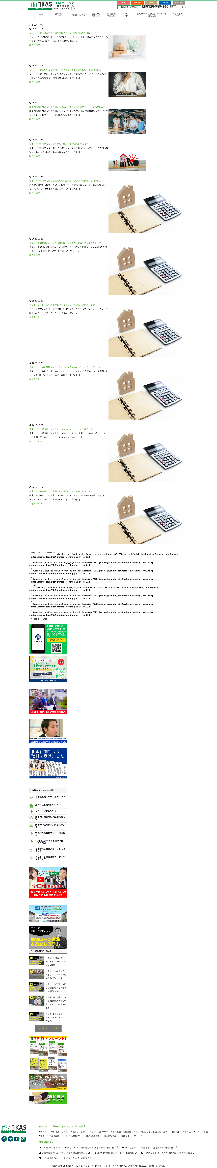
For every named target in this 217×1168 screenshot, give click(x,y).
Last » (46, 619)
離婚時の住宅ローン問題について (50, 826)
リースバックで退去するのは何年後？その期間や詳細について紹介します (64, 33)
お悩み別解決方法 (96, 15)
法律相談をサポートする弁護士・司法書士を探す (114, 1132)
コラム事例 (126, 15)
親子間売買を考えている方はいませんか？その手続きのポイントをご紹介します (67, 107)
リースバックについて (46, 811)
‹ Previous (50, 552)
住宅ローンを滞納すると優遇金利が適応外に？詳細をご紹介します (61, 491)
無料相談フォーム (59, 15)
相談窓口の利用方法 (111, 15)
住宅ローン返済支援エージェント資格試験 (152, 15)
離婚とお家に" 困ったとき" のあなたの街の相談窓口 (149, 1147)
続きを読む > (35, 45)
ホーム (42, 15)
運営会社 (125, 1136)
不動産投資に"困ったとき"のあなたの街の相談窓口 (168, 1153)
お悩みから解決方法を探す (155, 1132)
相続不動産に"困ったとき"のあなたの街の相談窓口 (66, 1158)
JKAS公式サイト (50, 1147)
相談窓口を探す (79, 15)
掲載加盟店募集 (177, 15)
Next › (37, 619)
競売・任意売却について (47, 805)
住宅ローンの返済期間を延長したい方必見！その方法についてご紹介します (65, 367)
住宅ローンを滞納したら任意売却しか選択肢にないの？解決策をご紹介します (66, 181)
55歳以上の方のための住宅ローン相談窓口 (50, 842)
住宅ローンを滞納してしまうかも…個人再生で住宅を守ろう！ (58, 144)
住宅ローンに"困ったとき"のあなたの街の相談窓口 (91, 1147)
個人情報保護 (110, 1136)
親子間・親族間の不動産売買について (50, 818)
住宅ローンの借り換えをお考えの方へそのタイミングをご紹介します (62, 429)
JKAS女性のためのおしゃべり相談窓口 (115, 1153)
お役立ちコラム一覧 (48, 1028)
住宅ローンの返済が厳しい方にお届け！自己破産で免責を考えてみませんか (65, 243)
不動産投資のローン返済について (50, 798)
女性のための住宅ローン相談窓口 (50, 834)
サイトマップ (140, 1136)
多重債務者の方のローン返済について (50, 850)
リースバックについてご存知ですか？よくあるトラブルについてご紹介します (66, 70)
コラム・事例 (201, 1132)
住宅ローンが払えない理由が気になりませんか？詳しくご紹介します (62, 305)
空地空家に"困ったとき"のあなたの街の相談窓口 (65, 1153)
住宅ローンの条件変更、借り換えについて (50, 858)
